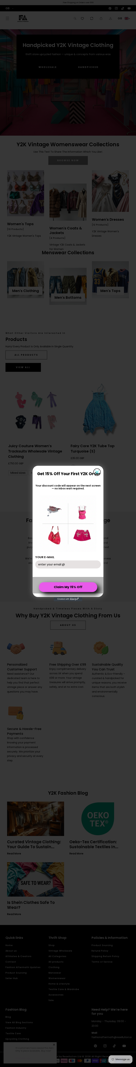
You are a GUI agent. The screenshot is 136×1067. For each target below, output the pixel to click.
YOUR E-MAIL (44, 557)
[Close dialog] (97, 472)
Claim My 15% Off (68, 587)
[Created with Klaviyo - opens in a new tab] (68, 599)
